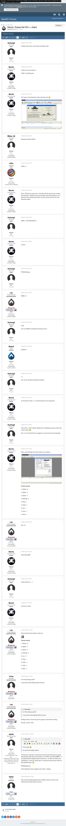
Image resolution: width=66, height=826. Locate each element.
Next (23, 37)
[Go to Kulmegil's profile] (11, 52)
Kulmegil (11, 43)
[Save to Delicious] (13, 817)
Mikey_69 (11, 136)
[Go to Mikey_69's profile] (11, 145)
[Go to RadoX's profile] (11, 356)
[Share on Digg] (11, 817)
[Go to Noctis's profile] (11, 76)
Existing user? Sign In (58, 18)
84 (12, 312)
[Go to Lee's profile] (3, 28)
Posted (26, 43)
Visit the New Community (11, 9)
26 (12, 695)
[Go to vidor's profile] (11, 172)
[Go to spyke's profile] (11, 743)
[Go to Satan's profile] (11, 786)
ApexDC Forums (8, 19)
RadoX (11, 346)
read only (19, 7)
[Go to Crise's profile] (11, 686)
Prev (7, 37)
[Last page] (27, 37)
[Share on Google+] (8, 817)
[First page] (3, 37)
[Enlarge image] (42, 742)
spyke (11, 734)
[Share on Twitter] (2, 817)
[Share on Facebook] (5, 817)
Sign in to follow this (8, 25)
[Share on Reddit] (16, 817)
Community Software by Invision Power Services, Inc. (33, 823)
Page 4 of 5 (32, 37)
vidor (11, 163)
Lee (14, 29)
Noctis (11, 67)
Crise (11, 676)
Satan (11, 776)
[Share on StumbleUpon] (19, 817)
